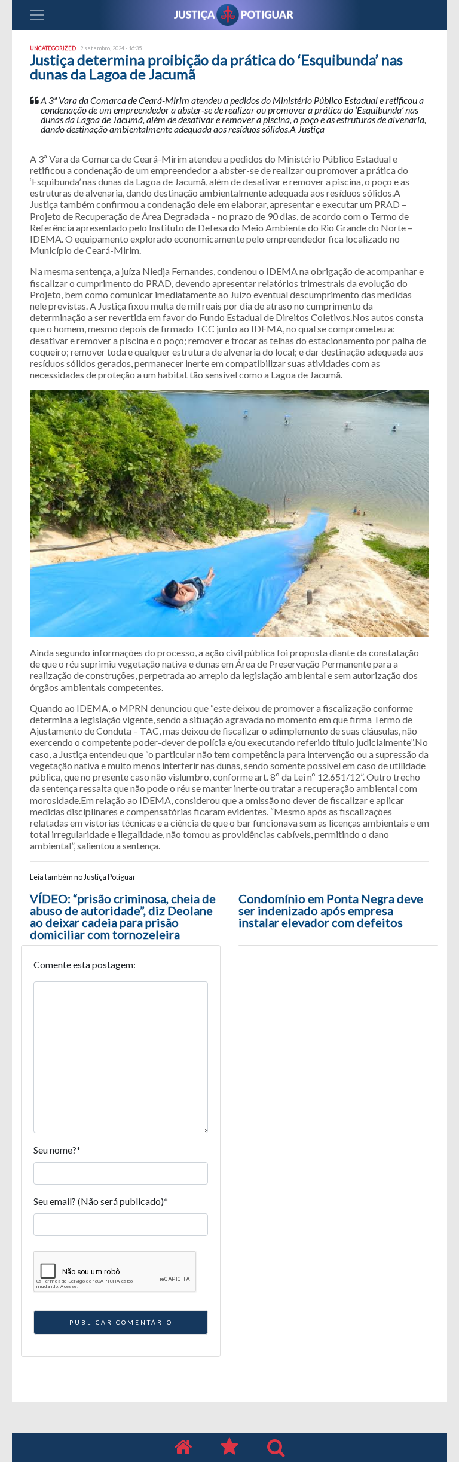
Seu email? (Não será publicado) (100, 1201)
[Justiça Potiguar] (183, 1447)
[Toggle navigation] (37, 15)
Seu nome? (57, 1149)
